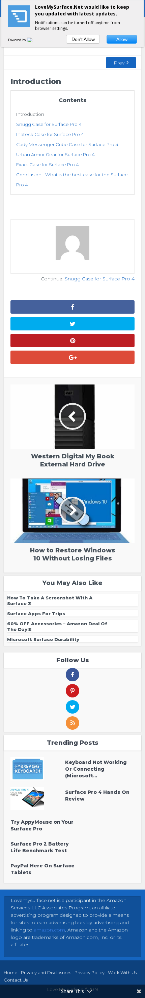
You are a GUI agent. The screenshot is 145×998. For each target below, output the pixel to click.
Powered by (17, 40)
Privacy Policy (90, 972)
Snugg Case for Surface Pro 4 (49, 124)
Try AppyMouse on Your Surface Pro (42, 825)
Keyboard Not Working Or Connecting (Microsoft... (96, 769)
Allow (121, 39)
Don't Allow (83, 39)
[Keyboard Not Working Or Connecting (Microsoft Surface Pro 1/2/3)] (37, 768)
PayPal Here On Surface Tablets (42, 869)
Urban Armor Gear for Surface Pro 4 (55, 154)
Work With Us (122, 972)
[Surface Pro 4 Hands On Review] (37, 798)
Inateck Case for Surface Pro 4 (50, 134)
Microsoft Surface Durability (43, 639)
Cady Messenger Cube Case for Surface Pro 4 (67, 144)
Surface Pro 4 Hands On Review (97, 795)
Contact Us (16, 980)
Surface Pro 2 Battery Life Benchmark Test (39, 847)
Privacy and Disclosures (46, 972)
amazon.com (49, 930)
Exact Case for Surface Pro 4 (47, 164)
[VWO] (33, 40)
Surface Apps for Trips (36, 613)
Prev (119, 63)
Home (11, 972)
